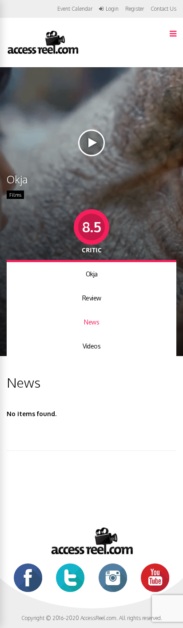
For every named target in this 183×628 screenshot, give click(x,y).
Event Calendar (74, 8)
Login (112, 9)
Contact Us (163, 8)
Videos (91, 346)
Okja (92, 274)
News (91, 322)
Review (91, 298)
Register (134, 9)
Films (15, 195)
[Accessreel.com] (43, 53)
